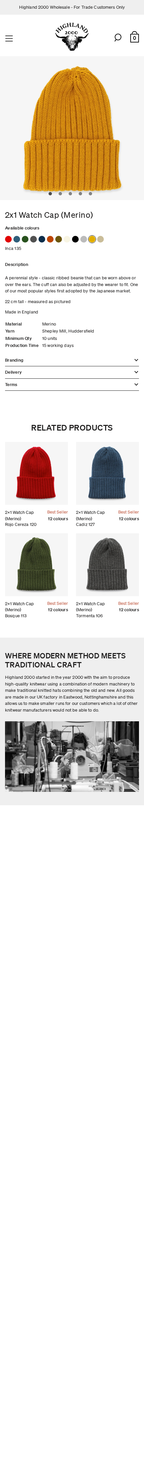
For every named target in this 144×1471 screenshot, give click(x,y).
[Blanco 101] (67, 239)
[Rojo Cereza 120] (8, 239)
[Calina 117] (83, 239)
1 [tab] (52, 195)
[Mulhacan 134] (100, 239)
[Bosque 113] (25, 239)
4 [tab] (82, 195)
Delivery (13, 372)
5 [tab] (92, 195)
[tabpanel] (72, 128)
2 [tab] (62, 195)
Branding (14, 360)
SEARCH (118, 38)
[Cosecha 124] (58, 239)
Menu (9, 38)
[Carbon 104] (75, 239)
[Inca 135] (92, 239)
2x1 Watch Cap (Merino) (19, 516)
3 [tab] (72, 195)
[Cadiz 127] (16, 239)
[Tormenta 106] (33, 239)
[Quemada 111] (50, 239)
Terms (11, 384)
